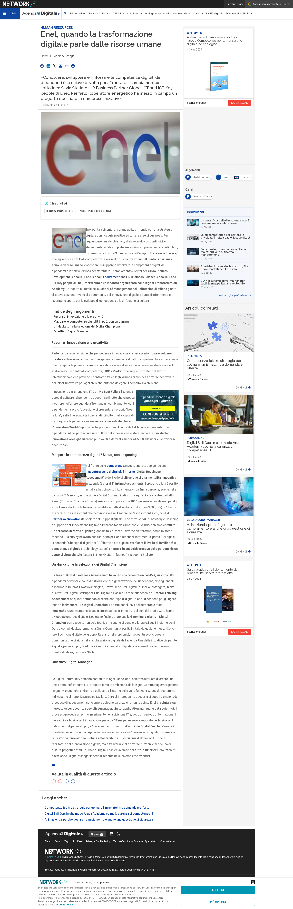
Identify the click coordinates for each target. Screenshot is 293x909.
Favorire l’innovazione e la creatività (78, 316)
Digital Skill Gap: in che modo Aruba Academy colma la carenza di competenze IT (99, 813)
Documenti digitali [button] (237, 13)
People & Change (63, 56)
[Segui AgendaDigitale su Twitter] (119, 834)
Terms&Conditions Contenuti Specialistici (135, 841)
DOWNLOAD (239, 102)
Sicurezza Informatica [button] (186, 13)
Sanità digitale (214, 13)
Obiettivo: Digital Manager (71, 331)
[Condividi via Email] (60, 66)
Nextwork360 (52, 857)
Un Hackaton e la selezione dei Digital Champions (87, 326)
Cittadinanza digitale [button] (125, 13)
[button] (10, 13)
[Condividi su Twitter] (54, 66)
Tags (67, 841)
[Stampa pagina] (73, 66)
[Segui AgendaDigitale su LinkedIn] (112, 834)
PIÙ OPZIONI (218, 902)
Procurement (110, 277)
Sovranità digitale (99, 13)
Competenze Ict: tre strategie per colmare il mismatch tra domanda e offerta (97, 807)
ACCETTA (218, 890)
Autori (58, 841)
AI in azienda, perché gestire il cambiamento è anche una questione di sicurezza (99, 819)
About (48, 841)
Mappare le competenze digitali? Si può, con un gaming (91, 321)
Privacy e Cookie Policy (98, 841)
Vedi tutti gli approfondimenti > (235, 295)
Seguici (95, 834)
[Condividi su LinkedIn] (48, 66)
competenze (115, 465)
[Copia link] (67, 66)
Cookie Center (167, 841)
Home (44, 56)
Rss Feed (78, 841)
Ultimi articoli (78, 13)
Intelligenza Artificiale (157, 13)
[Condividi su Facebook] (42, 66)
